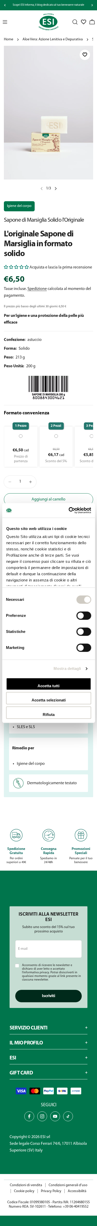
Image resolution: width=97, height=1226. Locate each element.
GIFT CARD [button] (21, 1073)
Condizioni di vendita (26, 1185)
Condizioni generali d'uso (68, 1185)
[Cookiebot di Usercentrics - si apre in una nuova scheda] (69, 510)
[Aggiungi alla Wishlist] (84, 55)
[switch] (83, 615)
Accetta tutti (48, 686)
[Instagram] (42, 1116)
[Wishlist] (83, 22)
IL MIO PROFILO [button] (26, 1043)
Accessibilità (77, 1191)
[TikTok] (68, 1116)
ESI (43, 1137)
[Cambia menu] (5, 22)
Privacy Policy (51, 1191)
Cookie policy (24, 1191)
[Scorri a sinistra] (5, 5)
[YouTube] (55, 1116)
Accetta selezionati (49, 700)
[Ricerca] (75, 22)
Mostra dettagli (67, 668)
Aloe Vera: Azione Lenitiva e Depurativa (53, 39)
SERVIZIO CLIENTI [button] (28, 1028)
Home (8, 39)
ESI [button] (13, 1058)
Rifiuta (49, 714)
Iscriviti (48, 996)
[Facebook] (29, 1116)
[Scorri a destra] (92, 5)
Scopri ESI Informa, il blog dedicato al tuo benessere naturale (48, 5)
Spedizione (37, 289)
